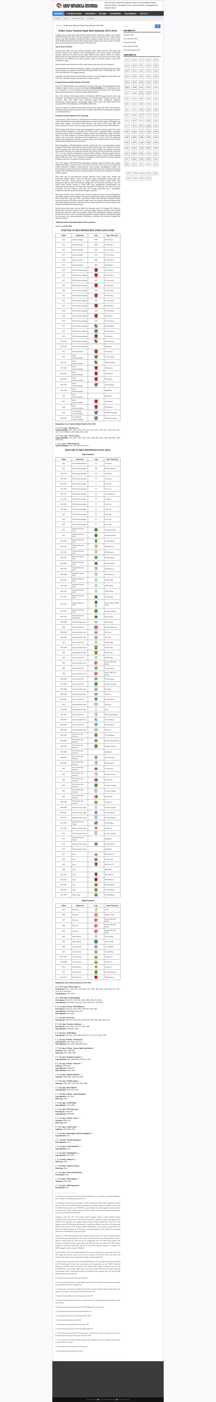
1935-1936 (63, 489)
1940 (134, 87)
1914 (63, 240)
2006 (63, 796)
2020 (63, 869)
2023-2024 (63, 884)
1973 (134, 120)
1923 (63, 285)
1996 (156, 142)
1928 (63, 311)
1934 (127, 82)
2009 (141, 159)
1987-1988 (63, 684)
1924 (63, 290)
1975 (148, 120)
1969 (141, 115)
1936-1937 (63, 362)
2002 (63, 774)
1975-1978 (63, 611)
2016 (156, 164)
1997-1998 (63, 752)
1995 (148, 142)
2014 (63, 844)
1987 (63, 920)
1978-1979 (63, 616)
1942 (63, 519)
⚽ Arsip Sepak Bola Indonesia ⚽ (107, 1399)
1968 (134, 115)
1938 (156, 82)
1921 (63, 275)
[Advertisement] (142, 200)
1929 (63, 316)
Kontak (66, 18)
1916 (63, 250)
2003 (63, 780)
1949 (63, 412)
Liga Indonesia (115, 13)
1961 (156, 104)
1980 (63, 627)
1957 (127, 104)
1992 (63, 936)
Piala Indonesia (130, 13)
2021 (155, 173)
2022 (128, 178)
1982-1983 (63, 637)
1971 (156, 115)
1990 (63, 704)
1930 (63, 321)
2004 (63, 785)
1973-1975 (63, 604)
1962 (127, 109)
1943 (63, 524)
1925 (63, 295)
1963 (134, 109)
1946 (63, 396)
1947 (63, 401)
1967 (127, 115)
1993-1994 (63, 724)
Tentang (57, 18)
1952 (63, 535)
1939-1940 (63, 379)
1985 (63, 657)
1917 (63, 255)
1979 (141, 126)
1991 (156, 137)
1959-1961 (63, 558)
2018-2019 (63, 977)
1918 (63, 260)
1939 (127, 87)
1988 (63, 925)
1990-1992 (63, 709)
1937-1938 (63, 368)
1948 (63, 407)
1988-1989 (63, 694)
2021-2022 (63, 874)
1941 (63, 514)
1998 (134, 148)
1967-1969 (63, 585)
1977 (127, 126)
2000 (148, 148)
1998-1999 (63, 757)
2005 (63, 791)
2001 (63, 768)
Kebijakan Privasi (78, 18)
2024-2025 (63, 889)
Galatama (102, 13)
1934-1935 (63, 346)
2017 (63, 854)
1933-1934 (63, 341)
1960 (148, 104)
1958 (134, 104)
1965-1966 (63, 574)
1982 (127, 131)
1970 (148, 115)
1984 (63, 652)
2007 (127, 159)
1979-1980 (63, 622)
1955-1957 (63, 546)
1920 (63, 270)
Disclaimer (90, 18)
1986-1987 (63, 679)
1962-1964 (63, 563)
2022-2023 (63, 879)
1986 (63, 668)
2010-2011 (63, 817)
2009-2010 (63, 812)
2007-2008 (63, 802)
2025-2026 (63, 895)
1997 (127, 148)
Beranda (59, 13)
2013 (63, 833)
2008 (134, 159)
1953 (134, 98)
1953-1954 (63, 541)
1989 (63, 931)
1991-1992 (63, 714)
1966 (156, 109)
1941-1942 (63, 390)
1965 (148, 109)
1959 (141, 104)
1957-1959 (63, 552)
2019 (63, 864)
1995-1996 (63, 740)
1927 (63, 306)
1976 (156, 120)
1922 (63, 280)
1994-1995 (63, 735)
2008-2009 (63, 807)
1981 (156, 126)
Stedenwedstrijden (73, 13)
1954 (141, 98)
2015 (63, 849)
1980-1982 (63, 632)
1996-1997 (63, 746)
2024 (142, 178)
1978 (134, 126)
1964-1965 (63, 569)
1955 (148, 98)
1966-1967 (63, 580)
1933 (63, 336)
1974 (141, 120)
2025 (149, 178)
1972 (127, 120)
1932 (63, 331)
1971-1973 (63, 597)
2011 (155, 159)
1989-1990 (63, 699)
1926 (63, 301)
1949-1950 (63, 418)
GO (158, 26)
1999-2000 (63, 763)
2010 (63, 967)
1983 (63, 642)
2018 (63, 859)
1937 (148, 82)
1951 (63, 530)
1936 (63, 357)
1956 (156, 98)
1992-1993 (63, 719)
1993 (63, 941)
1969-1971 (63, 591)
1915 (63, 245)
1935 (63, 351)
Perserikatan (90, 13)
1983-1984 (63, 647)
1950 (148, 93)
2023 (135, 178)
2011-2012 (63, 823)
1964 (141, 109)
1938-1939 (63, 373)
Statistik (143, 13)
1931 (63, 326)
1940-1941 (63, 385)
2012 (63, 972)
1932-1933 (63, 473)
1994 (141, 142)
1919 (63, 265)
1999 (141, 148)
